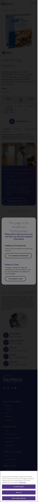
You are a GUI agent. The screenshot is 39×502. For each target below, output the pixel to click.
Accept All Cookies (19, 486)
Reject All (18, 492)
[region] (19, 486)
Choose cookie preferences (19, 498)
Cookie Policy (22, 482)
